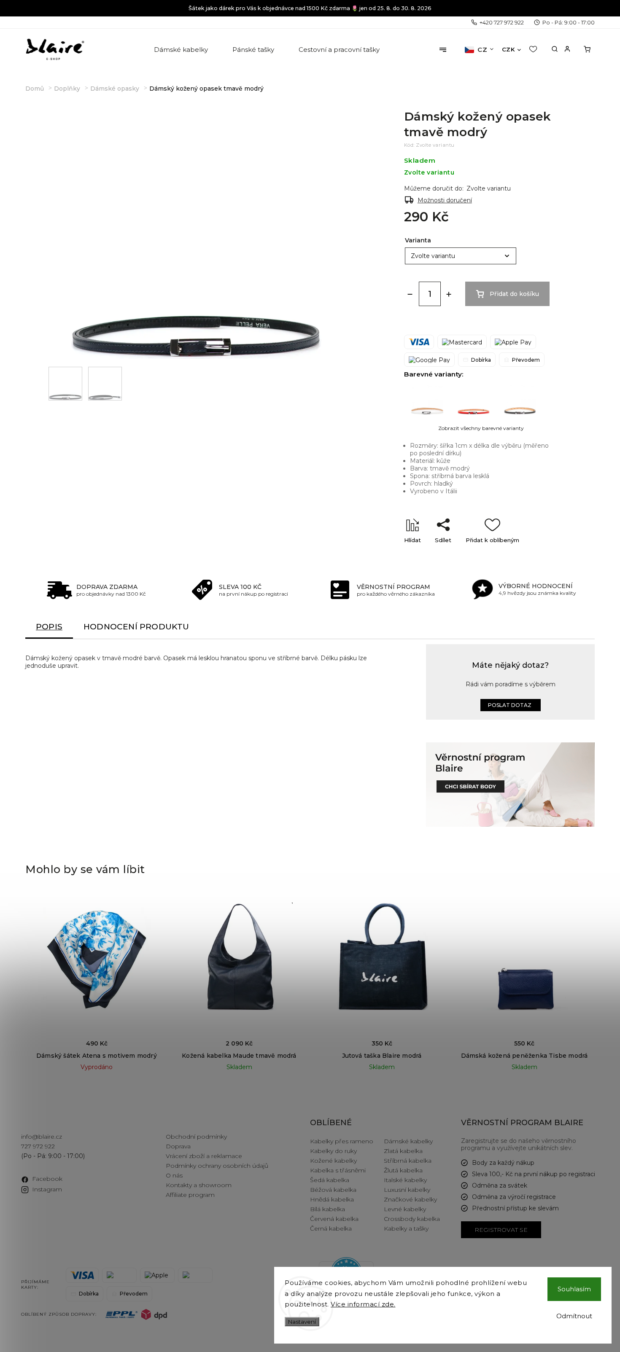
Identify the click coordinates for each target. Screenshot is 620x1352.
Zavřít (530, 554)
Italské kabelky (405, 1180)
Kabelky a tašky (406, 1228)
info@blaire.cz (41, 1136)
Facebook (47, 1179)
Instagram (47, 1189)
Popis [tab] (49, 627)
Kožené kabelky (333, 1160)
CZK (508, 49)
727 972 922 (38, 1146)
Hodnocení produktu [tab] (136, 627)
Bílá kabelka (327, 1209)
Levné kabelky (405, 1209)
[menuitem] (181, 50)
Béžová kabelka (333, 1189)
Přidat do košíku (514, 294)
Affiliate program (190, 1195)
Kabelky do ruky (333, 1151)
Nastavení (302, 1321)
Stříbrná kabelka (407, 1160)
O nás (174, 1175)
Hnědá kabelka (332, 1199)
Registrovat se (501, 1230)
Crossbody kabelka (412, 1219)
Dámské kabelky (408, 1141)
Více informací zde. (363, 1304)
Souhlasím (574, 1289)
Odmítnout (574, 1316)
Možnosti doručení (445, 200)
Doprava (178, 1146)
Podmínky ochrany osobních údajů (217, 1165)
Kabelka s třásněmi (338, 1170)
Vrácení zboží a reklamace (204, 1156)
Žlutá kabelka (403, 1170)
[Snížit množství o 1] (410, 294)
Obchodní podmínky (196, 1136)
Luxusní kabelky (407, 1189)
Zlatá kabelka (403, 1151)
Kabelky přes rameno (341, 1141)
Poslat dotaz (509, 705)
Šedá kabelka (329, 1180)
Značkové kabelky (410, 1199)
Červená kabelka (334, 1219)
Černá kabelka (331, 1228)
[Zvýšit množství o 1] (449, 294)
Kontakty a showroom (199, 1185)
